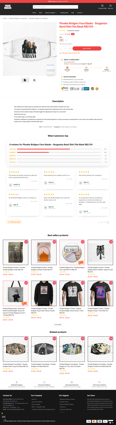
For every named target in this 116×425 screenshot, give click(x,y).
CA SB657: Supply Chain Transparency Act (43, 409)
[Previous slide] (6, 49)
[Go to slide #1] (25, 80)
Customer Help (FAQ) (66, 409)
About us (34, 399)
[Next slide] (54, 49)
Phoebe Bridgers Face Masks (38, 18)
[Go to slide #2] (34, 80)
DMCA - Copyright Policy (38, 407)
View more (58, 324)
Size (60, 37)
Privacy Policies (36, 404)
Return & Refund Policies (66, 404)
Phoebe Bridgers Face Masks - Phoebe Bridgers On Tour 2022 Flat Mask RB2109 (71, 366)
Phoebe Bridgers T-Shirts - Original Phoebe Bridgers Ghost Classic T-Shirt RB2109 (71, 311)
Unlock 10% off (3, 417)
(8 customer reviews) (73, 30)
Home (5, 18)
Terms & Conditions (37, 402)
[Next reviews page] (107, 222)
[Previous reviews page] (99, 222)
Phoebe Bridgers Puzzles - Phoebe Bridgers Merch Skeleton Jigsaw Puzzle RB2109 (100, 270)
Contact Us (63, 407)
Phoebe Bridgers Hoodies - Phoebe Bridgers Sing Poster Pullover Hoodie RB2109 (43, 311)
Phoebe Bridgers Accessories (18, 18)
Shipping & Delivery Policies (67, 399)
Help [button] (113, 422)
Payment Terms (64, 402)
